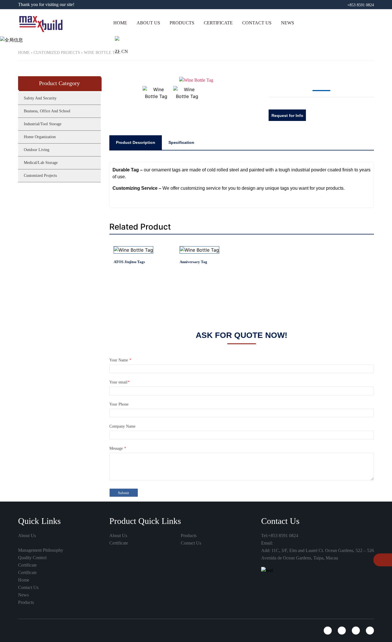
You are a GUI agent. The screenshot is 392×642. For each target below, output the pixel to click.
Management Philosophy (40, 550)
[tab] (135, 142)
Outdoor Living (36, 150)
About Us (148, 22)
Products (182, 22)
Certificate (218, 22)
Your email (119, 382)
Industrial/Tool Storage (42, 124)
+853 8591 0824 (360, 5)
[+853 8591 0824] (380, 560)
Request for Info (287, 115)
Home (120, 22)
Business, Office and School (203, 57)
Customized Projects (40, 175)
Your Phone (119, 404)
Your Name (120, 360)
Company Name (122, 426)
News (287, 22)
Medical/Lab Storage (41, 162)
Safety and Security (195, 42)
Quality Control (32, 557)
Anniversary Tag (193, 262)
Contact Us (256, 22)
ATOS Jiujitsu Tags (129, 262)
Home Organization (40, 137)
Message (117, 448)
